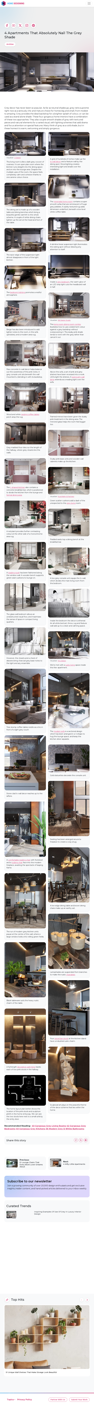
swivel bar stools (61, 1038)
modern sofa (59, 731)
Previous (82, 1300)
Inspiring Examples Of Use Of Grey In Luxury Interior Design (57, 1213)
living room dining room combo (67, 324)
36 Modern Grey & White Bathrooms (65, 1129)
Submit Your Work (79, 1400)
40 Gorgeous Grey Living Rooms (49, 1126)
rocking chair (17, 862)
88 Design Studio (64, 320)
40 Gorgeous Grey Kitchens (30, 1129)
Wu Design (62, 661)
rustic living (70, 665)
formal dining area (14, 495)
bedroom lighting (17, 292)
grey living (71, 503)
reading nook (13, 573)
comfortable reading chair (19, 860)
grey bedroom (63, 282)
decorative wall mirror (26, 1067)
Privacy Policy (24, 1399)
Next (87, 1300)
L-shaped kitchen (17, 487)
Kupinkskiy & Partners (66, 496)
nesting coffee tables (30, 414)
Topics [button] (10, 1399)
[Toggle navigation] (89, 3)
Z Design (17, 158)
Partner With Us (58, 1400)
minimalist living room (63, 201)
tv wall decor (55, 161)
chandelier (70, 975)
